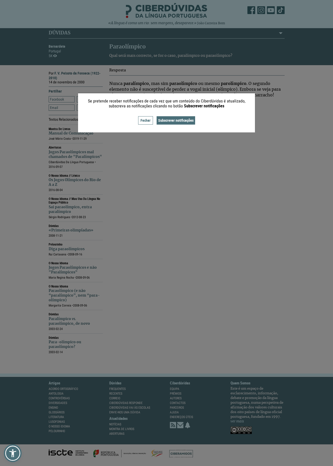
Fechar (145, 120)
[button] (12, 453)
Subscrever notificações (176, 120)
